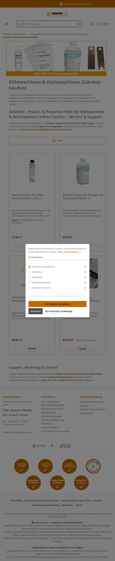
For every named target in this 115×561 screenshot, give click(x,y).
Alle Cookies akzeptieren (57, 303)
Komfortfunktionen (41, 282)
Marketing (37, 277)
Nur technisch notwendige (58, 311)
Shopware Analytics (42, 287)
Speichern (36, 311)
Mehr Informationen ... (69, 251)
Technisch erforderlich (43, 266)
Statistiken (37, 271)
